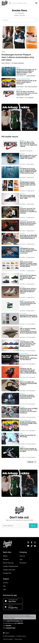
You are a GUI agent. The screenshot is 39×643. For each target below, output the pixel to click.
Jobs (21, 559)
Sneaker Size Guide (9, 569)
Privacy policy (18, 639)
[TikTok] (32, 546)
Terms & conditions (8, 639)
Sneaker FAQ (7, 573)
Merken (5, 556)
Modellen (6, 559)
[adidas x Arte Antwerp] (19, 117)
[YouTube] (28, 546)
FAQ (4, 586)
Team (3, 52)
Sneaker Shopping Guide (10, 566)
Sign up (33, 525)
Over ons (22, 556)
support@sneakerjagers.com (14, 621)
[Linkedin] (35, 546)
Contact (5, 582)
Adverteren (23, 563)
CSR (4, 589)
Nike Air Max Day (8, 563)
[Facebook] (32, 542)
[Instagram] (28, 542)
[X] (35, 542)
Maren (7, 63)
